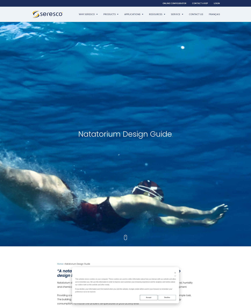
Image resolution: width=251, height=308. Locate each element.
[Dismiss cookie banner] (175, 273)
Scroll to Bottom (125, 236)
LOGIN (217, 3)
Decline (167, 297)
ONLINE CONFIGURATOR (174, 3)
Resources (155, 14)
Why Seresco (87, 14)
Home (60, 264)
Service (175, 14)
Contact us (196, 14)
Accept (148, 297)
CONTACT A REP (200, 3)
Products (109, 14)
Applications (132, 14)
